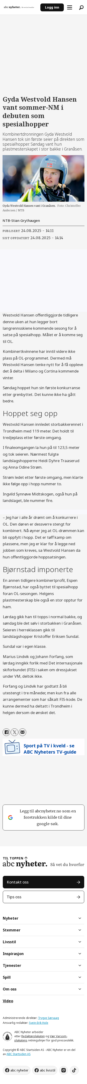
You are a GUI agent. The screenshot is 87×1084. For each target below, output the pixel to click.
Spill (7, 977)
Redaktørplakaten (33, 1036)
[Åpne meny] (69, 7)
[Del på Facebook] (6, 732)
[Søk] (81, 7)
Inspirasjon (13, 953)
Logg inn (52, 7)
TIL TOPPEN (13, 858)
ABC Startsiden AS (18, 1054)
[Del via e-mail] (22, 732)
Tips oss (14, 896)
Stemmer (11, 930)
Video (8, 1000)
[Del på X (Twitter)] (14, 732)
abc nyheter (19, 1070)
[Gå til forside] (20, 7)
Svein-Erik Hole (38, 1023)
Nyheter (10, 918)
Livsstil (9, 941)
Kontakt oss (18, 882)
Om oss (9, 989)
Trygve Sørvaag (48, 1018)
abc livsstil (47, 1070)
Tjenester (12, 965)
